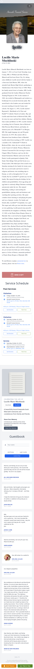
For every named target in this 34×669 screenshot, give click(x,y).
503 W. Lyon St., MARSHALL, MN (15, 348)
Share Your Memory (10, 428)
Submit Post (17, 456)
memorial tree (22, 261)
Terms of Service (21, 661)
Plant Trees (24, 309)
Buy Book (17, 405)
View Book (8, 405)
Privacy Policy (12, 661)
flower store (20, 263)
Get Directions (10, 309)
